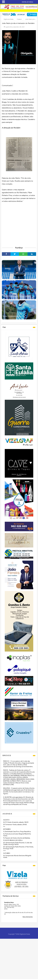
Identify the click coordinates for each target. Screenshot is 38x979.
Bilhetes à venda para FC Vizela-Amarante (16, 296)
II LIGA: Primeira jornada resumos (13, 316)
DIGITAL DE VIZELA (27, 2)
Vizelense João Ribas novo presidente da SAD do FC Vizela (19, 275)
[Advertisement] (19, 224)
